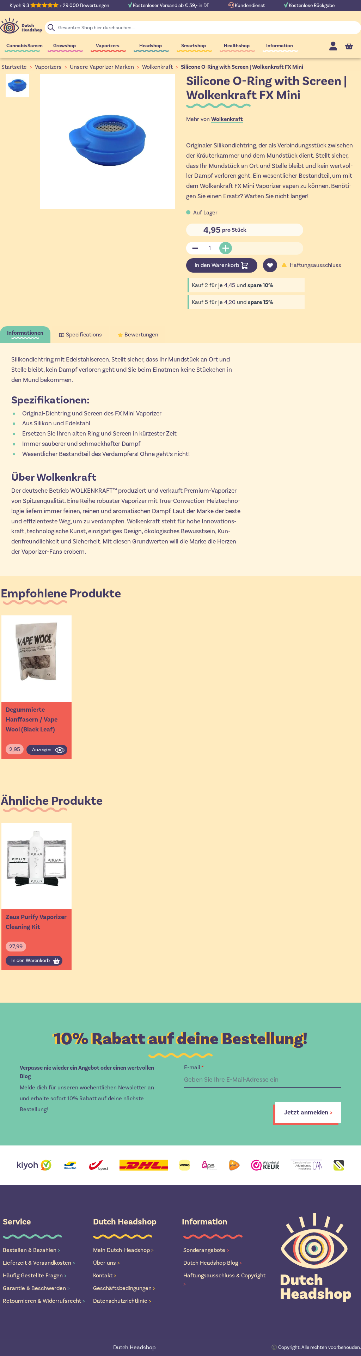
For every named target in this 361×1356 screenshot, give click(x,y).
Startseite (14, 66)
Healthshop (237, 46)
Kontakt (104, 1275)
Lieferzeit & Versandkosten (39, 1262)
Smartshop (193, 46)
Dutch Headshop (134, 1347)
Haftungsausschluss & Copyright (224, 1279)
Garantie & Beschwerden (36, 1288)
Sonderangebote (206, 1250)
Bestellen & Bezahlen (31, 1250)
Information (279, 46)
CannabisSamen (24, 46)
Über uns (106, 1262)
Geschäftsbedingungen (124, 1288)
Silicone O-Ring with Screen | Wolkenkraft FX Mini (242, 67)
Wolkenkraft (157, 66)
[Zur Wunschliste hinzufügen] (270, 265)
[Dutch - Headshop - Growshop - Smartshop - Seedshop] (21, 26)
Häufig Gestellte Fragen (35, 1275)
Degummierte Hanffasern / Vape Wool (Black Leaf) (31, 719)
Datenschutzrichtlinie (122, 1300)
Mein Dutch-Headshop (123, 1250)
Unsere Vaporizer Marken (102, 66)
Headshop (150, 46)
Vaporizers (108, 46)
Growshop (64, 46)
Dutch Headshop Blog (212, 1262)
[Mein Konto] (333, 46)
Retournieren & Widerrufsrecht (44, 1300)
